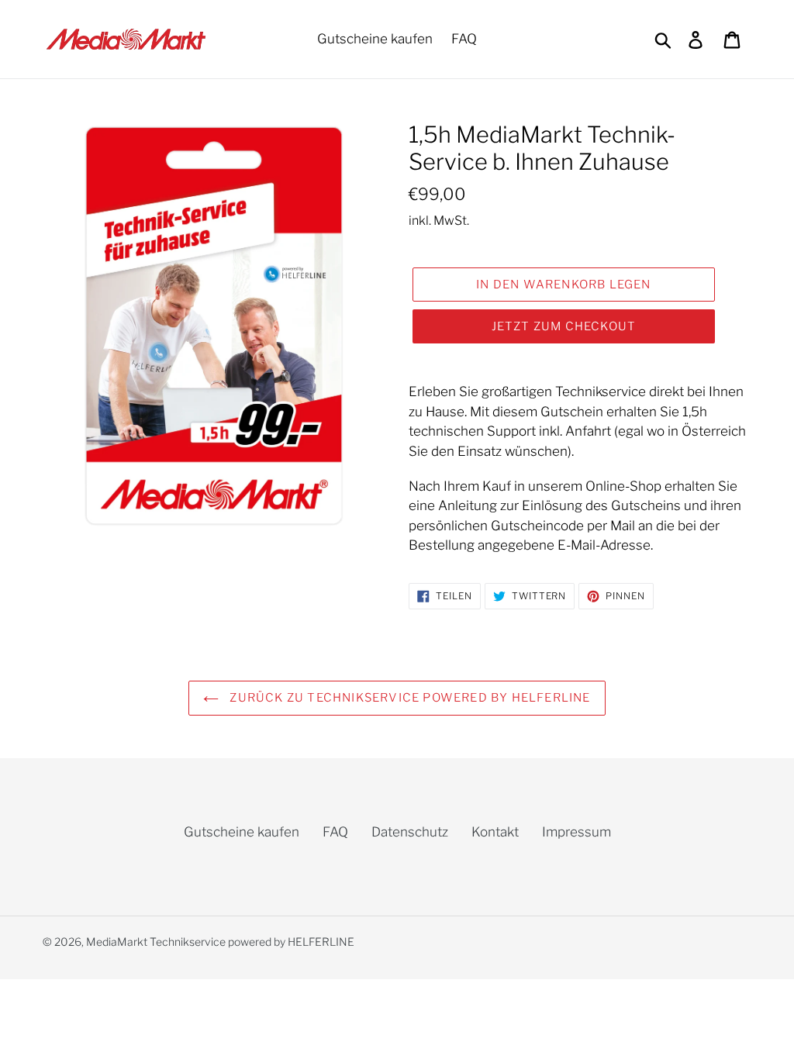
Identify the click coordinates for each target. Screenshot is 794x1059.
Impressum (576, 832)
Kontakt (495, 832)
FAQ (335, 832)
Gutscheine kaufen (241, 832)
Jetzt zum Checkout (564, 326)
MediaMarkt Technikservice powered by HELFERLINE (220, 941)
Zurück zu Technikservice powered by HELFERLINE (408, 698)
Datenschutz (409, 832)
